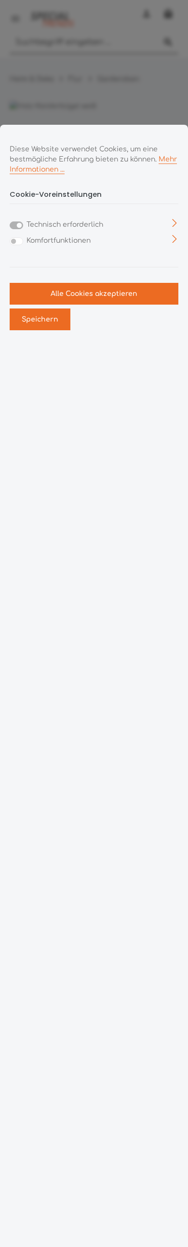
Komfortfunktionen (59, 240)
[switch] (16, 241)
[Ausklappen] (175, 223)
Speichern (40, 319)
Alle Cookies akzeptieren (94, 293)
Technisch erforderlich (65, 224)
